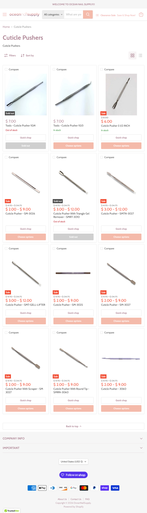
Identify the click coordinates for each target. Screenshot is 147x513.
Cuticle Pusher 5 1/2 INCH (115, 125)
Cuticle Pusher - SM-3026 (20, 213)
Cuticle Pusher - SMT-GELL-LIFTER (25, 304)
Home (6, 26)
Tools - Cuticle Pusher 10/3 (68, 125)
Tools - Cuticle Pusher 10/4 (20, 125)
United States (72, 461)
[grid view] (132, 55)
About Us (62, 499)
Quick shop (25, 137)
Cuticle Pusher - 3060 (113, 388)
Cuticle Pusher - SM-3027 (116, 304)
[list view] (140, 55)
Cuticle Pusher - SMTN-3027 (117, 213)
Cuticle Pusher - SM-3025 (68, 304)
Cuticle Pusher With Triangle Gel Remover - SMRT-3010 (71, 215)
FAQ (87, 499)
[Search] (88, 14)
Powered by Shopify (74, 506)
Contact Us (76, 499)
